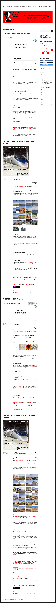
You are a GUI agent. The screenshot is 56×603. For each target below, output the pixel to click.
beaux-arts (20, 238)
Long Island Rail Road (30, 553)
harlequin (31, 365)
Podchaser (20, 128)
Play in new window (19, 66)
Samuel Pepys (18, 386)
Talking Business (28, 6)
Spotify (24, 128)
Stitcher (27, 128)
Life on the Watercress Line (7, 8)
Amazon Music (28, 127)
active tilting (19, 531)
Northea (24, 523)
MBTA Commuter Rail (29, 262)
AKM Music (15, 292)
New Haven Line (21, 562)
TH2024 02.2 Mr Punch (13, 299)
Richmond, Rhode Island (19, 528)
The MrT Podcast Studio (6, 599)
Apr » (50, 54)
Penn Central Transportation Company (19, 242)
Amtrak (17, 516)
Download (24, 66)
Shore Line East (19, 563)
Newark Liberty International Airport (27, 568)
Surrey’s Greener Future (47, 6)
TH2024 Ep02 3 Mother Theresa (16, 33)
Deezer (17, 128)
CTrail (16, 563)
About (4, 6)
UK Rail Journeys (9, 6)
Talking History (22, 6)
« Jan (42, 54)
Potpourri (40, 6)
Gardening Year (35, 6)
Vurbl (30, 128)
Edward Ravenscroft (19, 379)
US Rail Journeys (16, 6)
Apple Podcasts (33, 127)
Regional (27, 523)
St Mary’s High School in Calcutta (28, 110)
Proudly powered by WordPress (19, 599)
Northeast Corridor (33, 516)
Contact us (15, 8)
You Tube (32, 128)
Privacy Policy (12, 599)
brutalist (28, 267)
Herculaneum (34, 366)
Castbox (14, 128)
